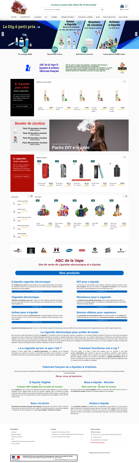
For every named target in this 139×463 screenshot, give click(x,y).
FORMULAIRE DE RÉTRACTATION (99, 453)
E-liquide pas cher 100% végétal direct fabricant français (68, 434)
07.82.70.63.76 (97, 437)
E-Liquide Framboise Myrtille (94, 109)
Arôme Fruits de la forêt (24, 217)
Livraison (14, 432)
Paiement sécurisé (16, 436)
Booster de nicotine (30, 123)
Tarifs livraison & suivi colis (84, 54)
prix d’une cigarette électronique (61, 436)
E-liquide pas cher (22, 85)
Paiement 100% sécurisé (54, 54)
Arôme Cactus (21, 209)
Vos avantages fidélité (25, 54)
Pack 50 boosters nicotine (35, 138)
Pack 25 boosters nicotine (35, 133)
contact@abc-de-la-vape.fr (100, 440)
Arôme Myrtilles (21, 233)
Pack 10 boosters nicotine (35, 128)
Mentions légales (16, 434)
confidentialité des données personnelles (23, 441)
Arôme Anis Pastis (22, 201)
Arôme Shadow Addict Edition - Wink (77, 225)
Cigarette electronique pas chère (61, 432)
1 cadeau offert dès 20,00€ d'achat (114, 54)
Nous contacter (15, 443)
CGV (12, 439)
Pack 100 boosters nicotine (34, 143)
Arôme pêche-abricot (23, 225)
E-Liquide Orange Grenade (112, 109)
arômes (121, 315)
